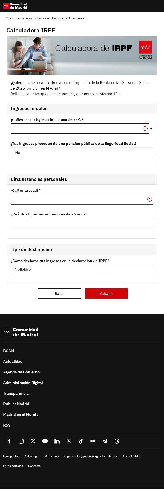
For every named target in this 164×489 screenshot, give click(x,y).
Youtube (45, 441)
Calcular (106, 293)
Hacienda (53, 18)
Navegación (11, 456)
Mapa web (52, 456)
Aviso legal (32, 456)
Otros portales (13, 466)
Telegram (105, 441)
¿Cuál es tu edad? (24, 190)
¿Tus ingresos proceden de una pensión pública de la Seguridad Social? (73, 143)
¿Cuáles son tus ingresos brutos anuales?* (44, 120)
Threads (117, 441)
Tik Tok (81, 441)
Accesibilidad (132, 456)
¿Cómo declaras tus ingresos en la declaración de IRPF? (60, 260)
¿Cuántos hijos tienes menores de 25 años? (49, 214)
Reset (59, 293)
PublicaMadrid (16, 403)
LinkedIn (57, 441)
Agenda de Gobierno (21, 372)
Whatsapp (69, 441)
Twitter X (33, 441)
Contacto (34, 466)
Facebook (9, 441)
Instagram (21, 441)
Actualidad (13, 361)
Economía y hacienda (31, 18)
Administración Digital (23, 382)
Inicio (10, 18)
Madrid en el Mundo (20, 414)
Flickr (93, 441)
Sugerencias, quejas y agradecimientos (91, 456)
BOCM (8, 350)
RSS (6, 425)
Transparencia (16, 393)
